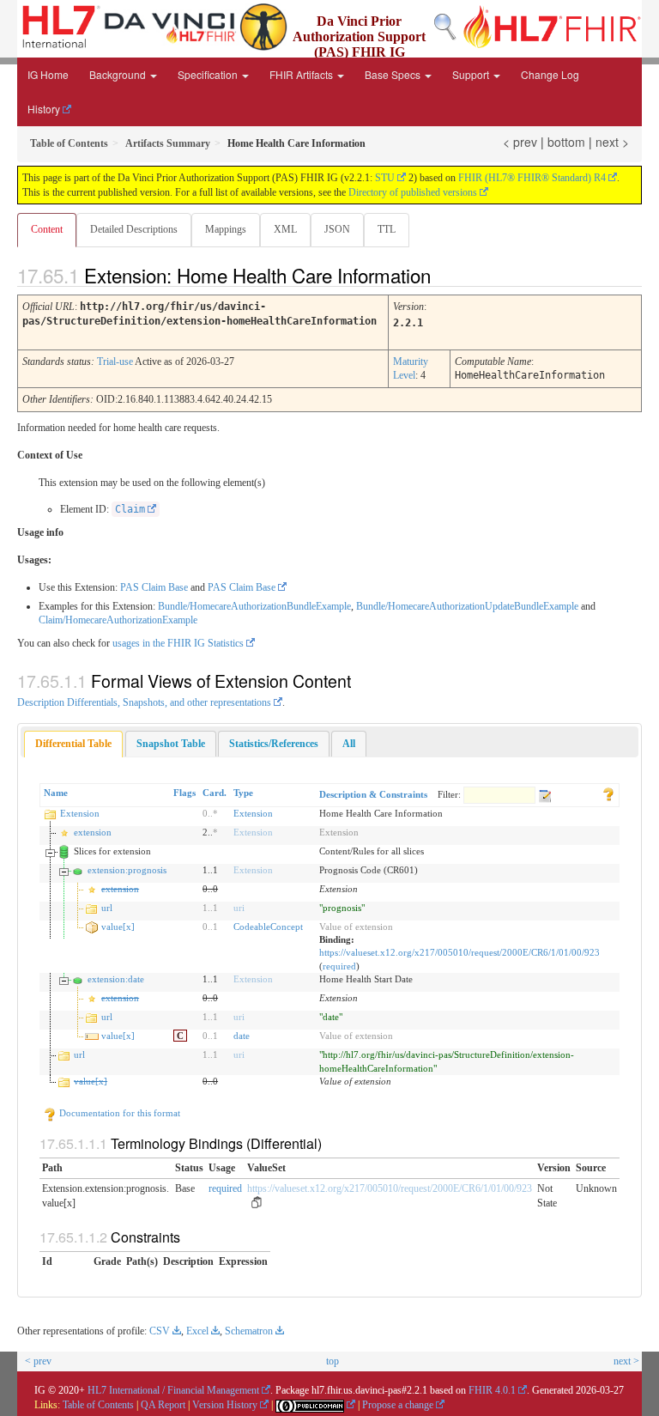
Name (56, 792)
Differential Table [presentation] (73, 744)
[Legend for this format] (608, 792)
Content (47, 229)
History (43, 108)
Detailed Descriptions (134, 229)
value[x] (118, 926)
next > (612, 141)
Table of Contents (98, 1405)
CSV (159, 1331)
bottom (566, 141)
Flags (184, 792)
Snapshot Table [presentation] (170, 744)
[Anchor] (445, 274)
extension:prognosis (127, 870)
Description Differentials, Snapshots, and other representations (144, 702)
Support (472, 74)
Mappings (225, 229)
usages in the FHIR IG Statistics (178, 643)
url (106, 907)
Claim (130, 509)
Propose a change (397, 1405)
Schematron (249, 1331)
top (332, 1361)
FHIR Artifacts (302, 74)
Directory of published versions (412, 192)
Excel (197, 1331)
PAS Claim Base (154, 587)
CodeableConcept (268, 926)
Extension (80, 813)
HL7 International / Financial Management (173, 1390)
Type (243, 792)
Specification (209, 74)
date (241, 1035)
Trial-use (115, 362)
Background (118, 74)
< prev (520, 141)
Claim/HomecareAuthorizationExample (118, 620)
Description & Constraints (373, 794)
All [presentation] (348, 744)
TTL (387, 229)
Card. (215, 792)
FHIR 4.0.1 (492, 1390)
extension (93, 832)
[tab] (73, 744)
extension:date (116, 979)
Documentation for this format (118, 1113)
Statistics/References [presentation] (273, 744)
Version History (224, 1405)
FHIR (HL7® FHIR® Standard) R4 (532, 178)
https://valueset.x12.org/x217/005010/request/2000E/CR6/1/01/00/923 (459, 952)
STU (385, 178)
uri (239, 907)
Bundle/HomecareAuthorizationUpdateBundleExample (467, 606)
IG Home (48, 74)
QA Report (163, 1405)
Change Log (550, 74)
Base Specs (394, 74)
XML (285, 229)
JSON (337, 229)
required (339, 966)
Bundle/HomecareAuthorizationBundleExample (254, 606)
